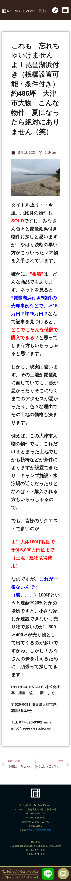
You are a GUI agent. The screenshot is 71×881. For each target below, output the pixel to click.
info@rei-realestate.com (39, 830)
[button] (65, 10)
